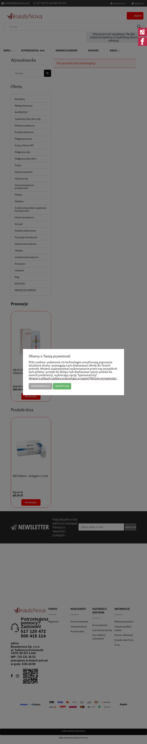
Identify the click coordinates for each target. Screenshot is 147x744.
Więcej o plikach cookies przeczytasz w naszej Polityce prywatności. (73, 378)
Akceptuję (62, 386)
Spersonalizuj (40, 386)
